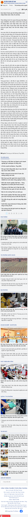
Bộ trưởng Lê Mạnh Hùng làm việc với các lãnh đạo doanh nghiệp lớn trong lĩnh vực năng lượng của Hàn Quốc (14, 249)
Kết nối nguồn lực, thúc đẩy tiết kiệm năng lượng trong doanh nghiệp (18, 457)
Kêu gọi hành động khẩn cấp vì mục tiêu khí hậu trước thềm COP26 (13, 169)
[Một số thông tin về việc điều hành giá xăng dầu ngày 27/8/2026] (5, 473)
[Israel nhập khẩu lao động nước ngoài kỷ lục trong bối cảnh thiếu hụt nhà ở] (14, 265)
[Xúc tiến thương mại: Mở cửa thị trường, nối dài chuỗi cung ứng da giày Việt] (14, 300)
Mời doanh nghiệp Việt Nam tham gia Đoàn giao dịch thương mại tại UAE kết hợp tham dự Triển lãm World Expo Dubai (13, 195)
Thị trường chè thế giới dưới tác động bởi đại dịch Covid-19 (13, 209)
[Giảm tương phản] (26, 9)
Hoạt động (4, 217)
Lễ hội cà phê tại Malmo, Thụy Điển (11, 166)
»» (21, 213)
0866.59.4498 (16, 499)
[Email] (23, 9)
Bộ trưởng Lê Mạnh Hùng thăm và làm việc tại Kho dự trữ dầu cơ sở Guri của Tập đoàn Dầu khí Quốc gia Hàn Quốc (14, 238)
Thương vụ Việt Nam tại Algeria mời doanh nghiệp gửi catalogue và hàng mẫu (13, 162)
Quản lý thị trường (7, 396)
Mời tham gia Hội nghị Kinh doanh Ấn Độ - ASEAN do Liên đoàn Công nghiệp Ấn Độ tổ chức (13, 179)
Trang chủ (4, 5)
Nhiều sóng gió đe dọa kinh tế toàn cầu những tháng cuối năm (12, 174)
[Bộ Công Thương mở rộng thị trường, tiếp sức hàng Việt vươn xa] (5, 452)
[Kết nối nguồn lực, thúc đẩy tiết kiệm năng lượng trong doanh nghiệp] (5, 458)
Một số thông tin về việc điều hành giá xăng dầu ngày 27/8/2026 (18, 472)
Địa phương (4, 290)
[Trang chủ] (13, 2)
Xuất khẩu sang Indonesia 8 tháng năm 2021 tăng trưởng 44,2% (13, 204)
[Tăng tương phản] (25, 9)
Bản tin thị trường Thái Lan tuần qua (11, 192)
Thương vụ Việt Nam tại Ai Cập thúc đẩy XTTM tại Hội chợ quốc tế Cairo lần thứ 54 (13, 188)
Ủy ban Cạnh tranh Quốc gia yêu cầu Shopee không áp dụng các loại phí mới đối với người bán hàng (14, 355)
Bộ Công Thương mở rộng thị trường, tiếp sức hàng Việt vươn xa (18, 451)
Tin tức (11, 5)
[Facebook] (21, 511)
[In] (22, 9)
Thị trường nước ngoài (21, 5)
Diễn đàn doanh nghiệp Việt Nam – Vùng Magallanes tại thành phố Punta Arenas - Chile (12, 183)
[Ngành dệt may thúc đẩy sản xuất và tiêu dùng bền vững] (14, 371)
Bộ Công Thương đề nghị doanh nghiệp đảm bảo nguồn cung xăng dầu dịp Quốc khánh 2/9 (18, 445)
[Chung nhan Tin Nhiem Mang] (11, 511)
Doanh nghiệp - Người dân (9, 325)
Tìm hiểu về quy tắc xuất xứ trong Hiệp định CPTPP (13, 200)
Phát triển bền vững (7, 361)
